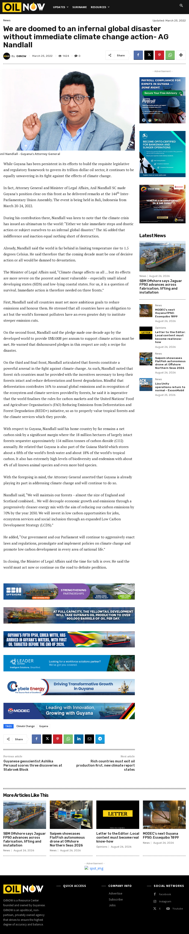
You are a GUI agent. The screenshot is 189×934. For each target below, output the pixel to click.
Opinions (160, 328)
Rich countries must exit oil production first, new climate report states (105, 765)
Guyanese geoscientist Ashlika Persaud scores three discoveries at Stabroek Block (32, 765)
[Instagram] (155, 901)
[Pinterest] (159, 55)
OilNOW (21, 56)
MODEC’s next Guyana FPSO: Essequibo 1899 (166, 313)
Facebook (165, 894)
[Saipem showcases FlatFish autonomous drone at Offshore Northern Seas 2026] (145, 358)
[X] (149, 55)
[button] (181, 5)
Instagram (165, 901)
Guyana (43, 726)
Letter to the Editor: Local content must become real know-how (170, 337)
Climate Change (25, 726)
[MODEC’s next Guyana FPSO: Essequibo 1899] (145, 310)
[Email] (89, 739)
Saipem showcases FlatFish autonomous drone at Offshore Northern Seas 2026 (170, 363)
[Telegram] (100, 739)
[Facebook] (138, 55)
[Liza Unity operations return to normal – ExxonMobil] (145, 384)
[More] (181, 55)
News (7, 20)
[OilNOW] (7, 56)
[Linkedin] (78, 739)
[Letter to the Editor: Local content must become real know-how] (145, 333)
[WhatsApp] (170, 55)
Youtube (177, 908)
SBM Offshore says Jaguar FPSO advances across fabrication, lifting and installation (160, 286)
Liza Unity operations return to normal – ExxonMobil (170, 387)
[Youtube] (168, 909)
